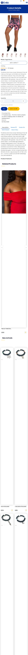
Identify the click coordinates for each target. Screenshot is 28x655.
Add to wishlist (13, 62)
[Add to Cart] (25, 332)
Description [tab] (5, 127)
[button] (26, 2)
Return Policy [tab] (15, 130)
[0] (20, 1)
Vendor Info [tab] (22, 127)
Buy (4, 108)
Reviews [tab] (14, 127)
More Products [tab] (5, 130)
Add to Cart (13, 108)
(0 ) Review (10, 68)
